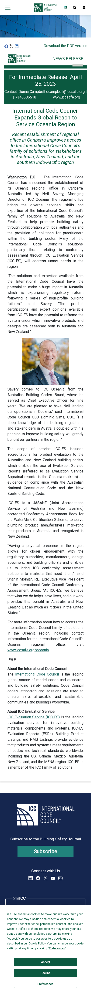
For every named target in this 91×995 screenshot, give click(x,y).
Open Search (74, 7)
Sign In (84, 7)
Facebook (38, 878)
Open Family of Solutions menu (65, 7)
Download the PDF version (65, 46)
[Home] (44, 7)
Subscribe (45, 851)
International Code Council (37, 674)
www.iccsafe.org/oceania (28, 650)
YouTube (53, 878)
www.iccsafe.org (66, 97)
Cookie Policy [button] (37, 943)
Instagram (60, 878)
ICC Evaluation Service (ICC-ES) (33, 717)
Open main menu (7, 7)
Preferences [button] (57, 948)
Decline (45, 973)
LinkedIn (30, 878)
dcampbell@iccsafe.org (65, 91)
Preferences (45, 984)
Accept (45, 962)
